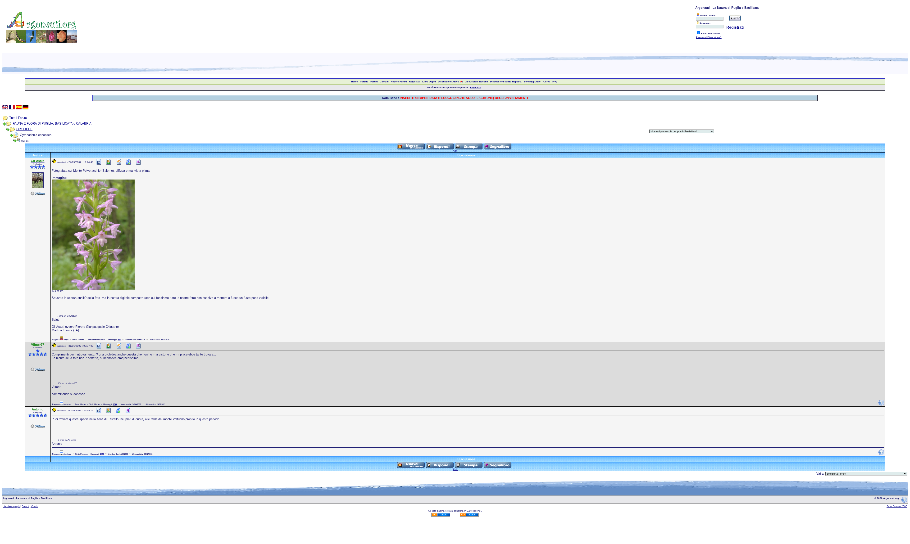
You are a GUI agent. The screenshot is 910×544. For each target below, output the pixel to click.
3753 (115, 404)
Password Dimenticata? (709, 37)
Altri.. (455, 150)
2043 (102, 454)
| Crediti (34, 506)
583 (119, 339)
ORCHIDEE (24, 129)
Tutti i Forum (18, 118)
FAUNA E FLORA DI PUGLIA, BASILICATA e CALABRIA (52, 123)
